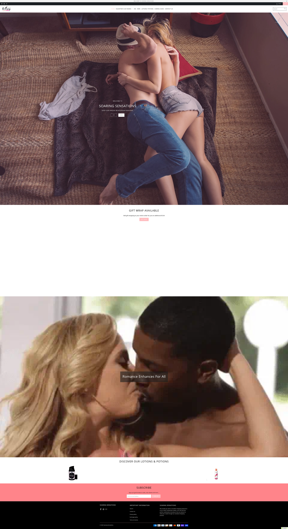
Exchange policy (134, 517)
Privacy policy (133, 514)
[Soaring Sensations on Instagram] (4, 3)
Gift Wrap (144, 219)
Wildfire (215, 472)
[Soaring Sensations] (6, 9)
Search (131, 508)
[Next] (280, 258)
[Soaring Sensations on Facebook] (1, 3)
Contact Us (169, 9)
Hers (138, 9)
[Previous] (8, 258)
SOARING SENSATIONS (148, 1)
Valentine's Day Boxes (124, 9)
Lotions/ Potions (147, 9)
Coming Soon (159, 9)
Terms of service (134, 520)
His (135, 9)
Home (113, 9)
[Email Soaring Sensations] (6, 3)
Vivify (73, 472)
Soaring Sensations (108, 525)
